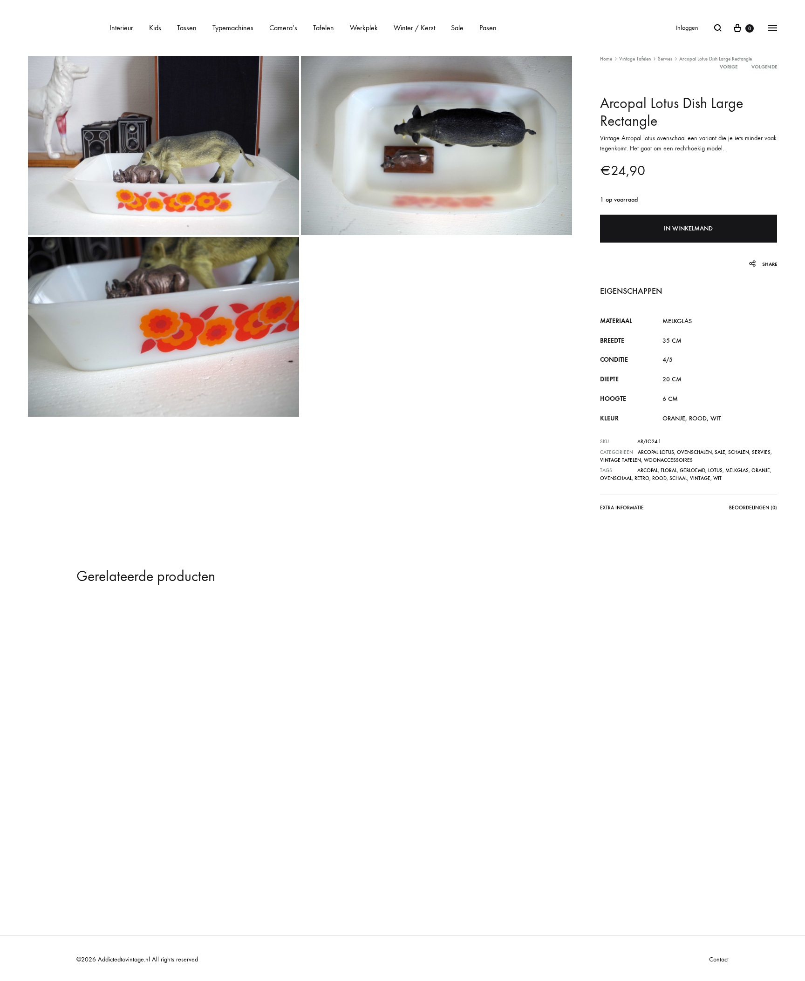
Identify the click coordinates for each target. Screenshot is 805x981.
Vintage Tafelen (635, 59)
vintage (700, 478)
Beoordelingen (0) (753, 508)
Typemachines (232, 27)
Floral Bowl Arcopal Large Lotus (620, 843)
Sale (457, 27)
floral (669, 470)
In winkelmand (688, 228)
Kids (155, 27)
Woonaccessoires (668, 460)
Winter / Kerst (414, 27)
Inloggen (687, 28)
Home (606, 59)
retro (641, 478)
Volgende (764, 67)
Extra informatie (622, 508)
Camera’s (283, 27)
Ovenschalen (694, 452)
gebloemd (692, 470)
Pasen (488, 27)
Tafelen (323, 27)
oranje (760, 470)
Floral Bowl (101, 843)
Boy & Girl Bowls (436, 843)
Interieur (121, 27)
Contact (719, 959)
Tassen (187, 27)
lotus (715, 470)
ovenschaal (616, 478)
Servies (665, 59)
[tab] (622, 509)
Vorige (728, 67)
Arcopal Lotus (656, 452)
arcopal (647, 470)
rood (659, 478)
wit (717, 478)
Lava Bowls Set (270, 843)
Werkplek (364, 27)
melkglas (737, 470)
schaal (678, 478)
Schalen (738, 452)
